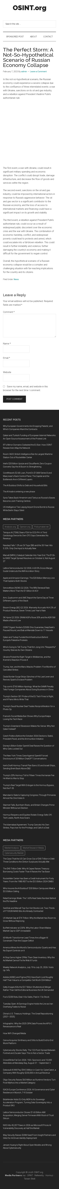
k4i (24, 1175)
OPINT (30, 1175)
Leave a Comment (38, 71)
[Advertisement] (29, 133)
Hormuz (49, 1175)
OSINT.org (29, 8)
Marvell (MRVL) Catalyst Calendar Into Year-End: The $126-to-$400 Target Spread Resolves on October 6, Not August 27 (29, 558)
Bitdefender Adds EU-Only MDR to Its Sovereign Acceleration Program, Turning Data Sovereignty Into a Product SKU (27, 1102)
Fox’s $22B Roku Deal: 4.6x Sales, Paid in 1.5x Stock (26, 997)
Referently (39, 1175)
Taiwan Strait (29, 1179)
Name (7, 343)
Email (6, 358)
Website (7, 372)
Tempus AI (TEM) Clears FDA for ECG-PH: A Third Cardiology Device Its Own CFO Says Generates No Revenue (25, 535)
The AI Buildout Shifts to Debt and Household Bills (25, 485)
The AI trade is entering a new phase (19, 491)
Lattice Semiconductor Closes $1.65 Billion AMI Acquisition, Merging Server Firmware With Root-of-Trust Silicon (28, 1115)
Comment (9, 312)
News (16, 279)
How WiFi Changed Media (14, 1033)
